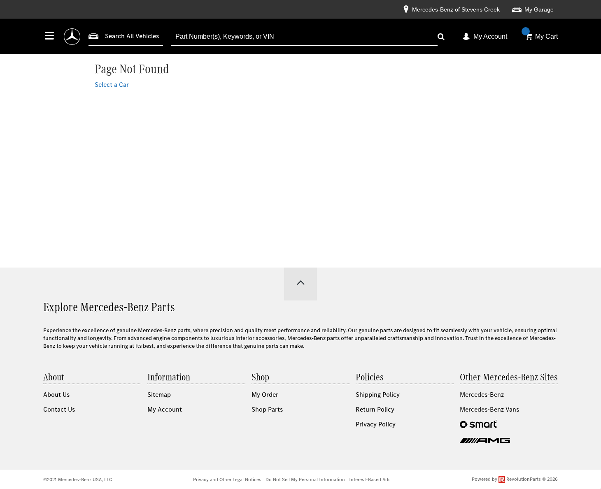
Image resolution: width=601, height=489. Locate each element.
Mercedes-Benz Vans (489, 409)
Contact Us (59, 409)
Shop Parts (267, 409)
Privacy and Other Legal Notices (227, 479)
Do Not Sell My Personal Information (305, 479)
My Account (490, 36)
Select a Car (112, 84)
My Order (265, 394)
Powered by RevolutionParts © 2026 (515, 479)
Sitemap (159, 394)
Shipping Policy (378, 394)
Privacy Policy (376, 424)
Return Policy (375, 409)
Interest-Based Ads (370, 479)
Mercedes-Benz (482, 394)
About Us (56, 394)
